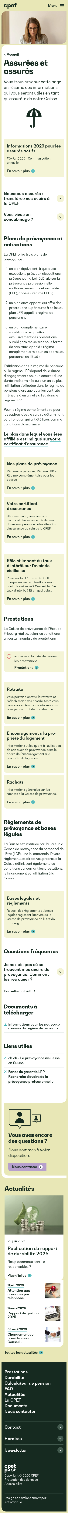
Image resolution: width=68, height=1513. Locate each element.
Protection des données (21, 1479)
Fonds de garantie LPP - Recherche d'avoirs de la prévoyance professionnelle (30, 1076)
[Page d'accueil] (10, 6)
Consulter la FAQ (17, 991)
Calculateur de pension (28, 1383)
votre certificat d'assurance (32, 441)
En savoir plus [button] (18, 171)
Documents (16, 1405)
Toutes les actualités (21, 1352)
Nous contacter (24, 1167)
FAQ (9, 1388)
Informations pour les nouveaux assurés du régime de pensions (34, 1026)
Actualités (15, 1394)
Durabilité (14, 1377)
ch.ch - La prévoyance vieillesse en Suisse (34, 1060)
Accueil (13, 54)
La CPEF (13, 1400)
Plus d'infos (17, 1275)
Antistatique (13, 1502)
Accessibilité (13, 1484)
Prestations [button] (23, 668)
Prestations (16, 1371)
